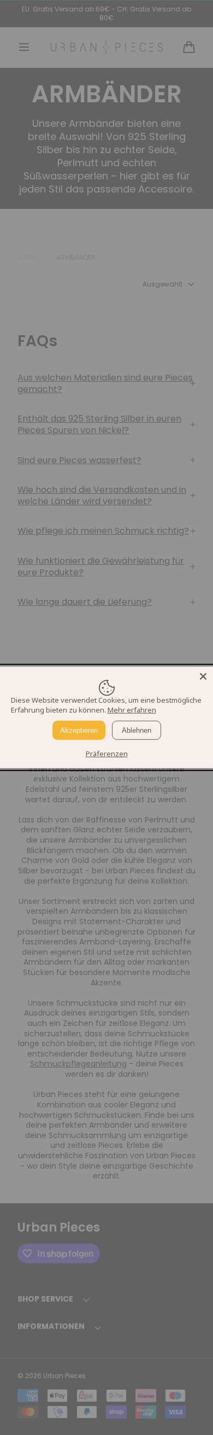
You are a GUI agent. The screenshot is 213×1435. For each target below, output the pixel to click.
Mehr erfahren (132, 710)
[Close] (203, 676)
